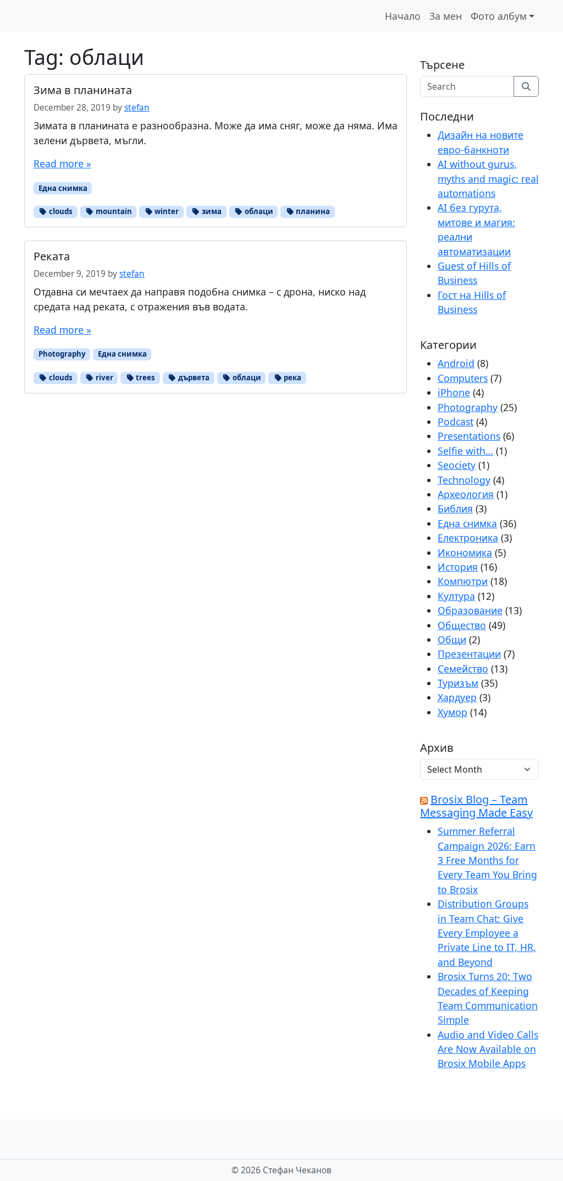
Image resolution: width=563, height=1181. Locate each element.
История (458, 566)
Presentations (469, 435)
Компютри (463, 581)
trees (144, 377)
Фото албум (499, 16)
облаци (258, 211)
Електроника (468, 537)
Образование (470, 610)
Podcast (455, 421)
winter (166, 211)
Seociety (457, 465)
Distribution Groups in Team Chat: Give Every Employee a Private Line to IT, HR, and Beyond (487, 933)
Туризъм (458, 683)
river (103, 377)
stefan (137, 107)
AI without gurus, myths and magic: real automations (488, 178)
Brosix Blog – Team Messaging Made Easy (476, 806)
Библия (455, 508)
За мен (445, 16)
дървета (192, 377)
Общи (452, 639)
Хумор (452, 712)
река (291, 377)
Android (456, 363)
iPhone (454, 392)
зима (211, 211)
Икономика (465, 552)
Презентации (469, 653)
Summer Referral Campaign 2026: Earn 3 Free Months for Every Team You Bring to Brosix (487, 860)
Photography (62, 354)
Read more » (62, 163)
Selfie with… (465, 450)
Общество (462, 625)
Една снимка (62, 188)
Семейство (463, 668)
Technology (464, 479)
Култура (456, 596)
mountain (113, 211)
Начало (403, 16)
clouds (60, 211)
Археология (466, 494)
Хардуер (457, 697)
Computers (463, 378)
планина (312, 211)
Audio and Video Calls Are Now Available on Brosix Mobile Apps (488, 1049)
